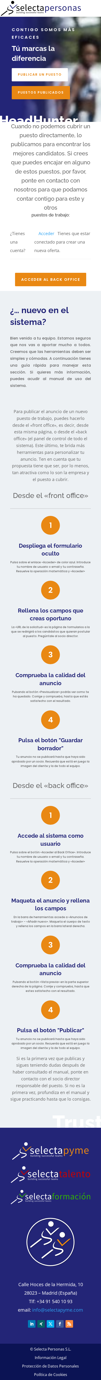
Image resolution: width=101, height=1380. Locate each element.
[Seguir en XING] (41, 1324)
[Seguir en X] (50, 1324)
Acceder (46, 233)
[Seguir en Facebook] (60, 1324)
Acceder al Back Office (50, 279)
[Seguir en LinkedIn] (31, 1324)
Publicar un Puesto (40, 74)
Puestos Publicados (41, 92)
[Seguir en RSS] (69, 1324)
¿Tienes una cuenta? (17, 242)
